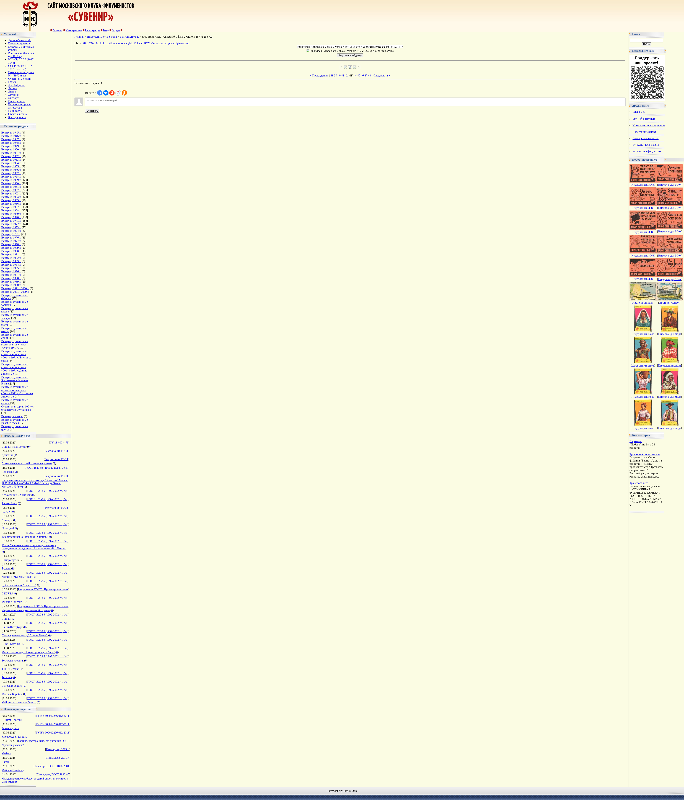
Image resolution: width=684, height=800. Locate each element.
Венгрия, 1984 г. (11, 264)
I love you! (8, 528)
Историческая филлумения (649, 125)
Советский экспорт (644, 131)
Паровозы (8, 471)
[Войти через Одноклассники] (124, 93)
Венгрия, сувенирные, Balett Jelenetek (14, 421)
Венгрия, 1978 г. (11, 244)
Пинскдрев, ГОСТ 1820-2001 (51, 766)
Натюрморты (10, 559)
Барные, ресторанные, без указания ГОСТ (43, 740)
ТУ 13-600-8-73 (59, 442)
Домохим (7, 455)
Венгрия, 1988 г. (11, 278)
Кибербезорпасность (14, 736)
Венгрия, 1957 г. (11, 173)
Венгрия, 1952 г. (11, 156)
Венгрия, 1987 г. (11, 274)
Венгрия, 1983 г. (11, 261)
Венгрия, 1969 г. (11, 213)
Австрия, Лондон (643, 302)
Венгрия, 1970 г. (11, 217)
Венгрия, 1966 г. (11, 203)
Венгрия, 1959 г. (11, 179)
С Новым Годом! (12, 685)
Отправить (92, 110)
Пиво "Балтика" (11, 643)
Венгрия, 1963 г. (11, 193)
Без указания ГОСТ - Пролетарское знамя (43, 589)
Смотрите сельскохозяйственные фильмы (27, 463)
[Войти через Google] (118, 93)
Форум (116, 30)
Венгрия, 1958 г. (11, 176)
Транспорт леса (638, 482)
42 (346, 75)
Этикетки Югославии (646, 144)
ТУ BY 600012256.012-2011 (52, 715)
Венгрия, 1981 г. (11, 254)
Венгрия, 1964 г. (11, 196)
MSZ (92, 43)
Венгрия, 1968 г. (11, 210)
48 (369, 75)
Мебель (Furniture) (13, 770)
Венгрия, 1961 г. (11, 186)
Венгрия (112, 36)
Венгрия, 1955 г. (11, 166)
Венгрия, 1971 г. (11, 220)
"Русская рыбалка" (13, 745)
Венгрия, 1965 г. (11, 200)
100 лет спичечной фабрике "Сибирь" (25, 536)
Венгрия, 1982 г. (11, 257)
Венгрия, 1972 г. (11, 223)
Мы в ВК (639, 111)
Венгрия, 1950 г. (11, 149)
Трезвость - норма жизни (644, 454)
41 (342, 75)
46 (362, 75)
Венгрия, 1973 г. (11, 227)
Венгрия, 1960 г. (11, 183)
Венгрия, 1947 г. (11, 139)
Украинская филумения (647, 151)
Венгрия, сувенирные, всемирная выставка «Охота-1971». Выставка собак (16, 356)
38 (332, 75)
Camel (5, 761)
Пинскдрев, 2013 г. (57, 749)
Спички (6, 618)
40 (339, 75)
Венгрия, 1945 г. (11, 132)
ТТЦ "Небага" (10, 668)
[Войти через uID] (99, 93)
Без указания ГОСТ (56, 450)
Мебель (6, 753)
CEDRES (7, 593)
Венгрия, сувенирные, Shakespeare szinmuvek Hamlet (14, 380)
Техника (7, 677)
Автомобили (9, 503)
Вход (106, 30)
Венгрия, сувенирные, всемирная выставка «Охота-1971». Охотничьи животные (17, 391)
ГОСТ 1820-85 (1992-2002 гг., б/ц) (47, 490)
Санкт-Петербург (12, 627)
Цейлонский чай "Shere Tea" (19, 585)
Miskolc (100, 43)
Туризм (6, 568)
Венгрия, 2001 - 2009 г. (15, 291)
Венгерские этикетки (646, 138)
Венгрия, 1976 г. (11, 237)
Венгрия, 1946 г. (11, 135)
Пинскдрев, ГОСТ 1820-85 (53, 774)
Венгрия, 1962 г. (11, 190)
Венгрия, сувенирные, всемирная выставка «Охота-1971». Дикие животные (14, 369)
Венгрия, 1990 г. (11, 284)
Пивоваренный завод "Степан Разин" (25, 635)
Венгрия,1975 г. (10, 234)
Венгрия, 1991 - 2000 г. (15, 288)
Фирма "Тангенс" (12, 601)
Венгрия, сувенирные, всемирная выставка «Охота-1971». (14, 344)
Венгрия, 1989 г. (11, 281)
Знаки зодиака (10, 728)
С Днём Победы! (12, 719)
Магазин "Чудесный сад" (17, 576)
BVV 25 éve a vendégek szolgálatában (166, 43)
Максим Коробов (12, 694)
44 (355, 75)
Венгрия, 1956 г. (11, 169)
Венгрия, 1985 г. (11, 268)
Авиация (7, 520)
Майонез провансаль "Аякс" (19, 702)
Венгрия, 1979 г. (11, 247)
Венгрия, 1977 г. (11, 240)
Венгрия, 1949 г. (11, 146)
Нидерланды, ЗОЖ (642, 184)
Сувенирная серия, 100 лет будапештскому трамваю (17, 408)
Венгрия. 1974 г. (11, 230)
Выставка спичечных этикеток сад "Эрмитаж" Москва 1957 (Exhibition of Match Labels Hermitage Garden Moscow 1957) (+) (35, 483)
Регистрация (92, 30)
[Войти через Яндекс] (112, 93)
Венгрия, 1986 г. (11, 271)
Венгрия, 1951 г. (11, 152)
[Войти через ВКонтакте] (105, 93)
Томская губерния (13, 660)
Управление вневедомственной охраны (26, 610)
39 (335, 75)
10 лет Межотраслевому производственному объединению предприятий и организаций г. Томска (34, 547)
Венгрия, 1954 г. (11, 163)
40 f (85, 43)
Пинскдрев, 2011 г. (57, 757)
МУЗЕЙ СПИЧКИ (644, 118)
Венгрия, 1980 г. (11, 251)
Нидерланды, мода (642, 333)
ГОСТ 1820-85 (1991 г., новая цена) (46, 467)
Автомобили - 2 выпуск (16, 494)
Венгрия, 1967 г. (11, 207)
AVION (6, 511)
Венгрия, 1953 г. (11, 159)
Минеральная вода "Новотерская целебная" (28, 652)
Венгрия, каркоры (12, 416)
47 (365, 75)
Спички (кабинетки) (14, 446)
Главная (57, 30)
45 (358, 75)
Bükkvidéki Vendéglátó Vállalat (124, 43)
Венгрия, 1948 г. (11, 142)
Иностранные (74, 30)
